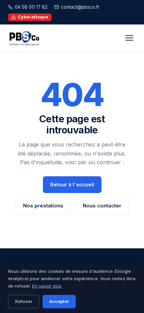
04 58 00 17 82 (31, 7)
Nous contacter (102, 205)
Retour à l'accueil (72, 184)
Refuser (23, 301)
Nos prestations (43, 205)
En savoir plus (47, 286)
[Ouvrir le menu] (129, 38)
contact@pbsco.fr (80, 7)
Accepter (59, 301)
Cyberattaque (33, 16)
